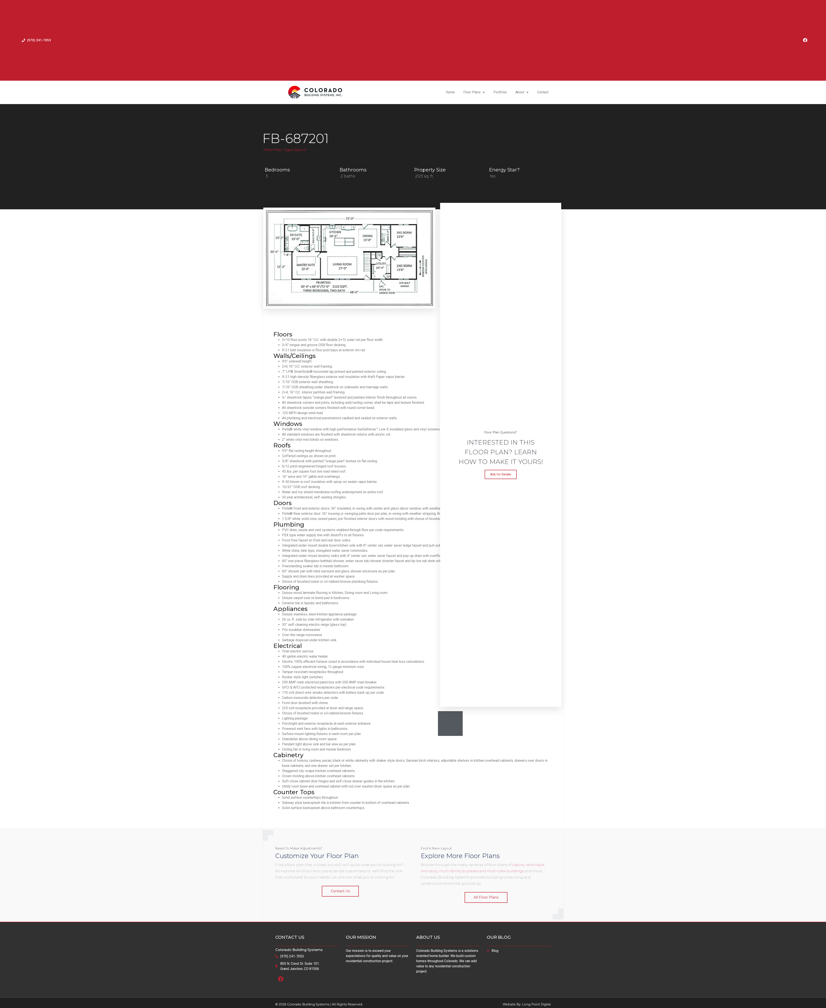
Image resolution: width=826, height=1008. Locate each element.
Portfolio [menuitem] (500, 92)
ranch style (534, 865)
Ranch (300, 150)
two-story (429, 871)
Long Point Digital (536, 1004)
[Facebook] (805, 40)
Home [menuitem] (450, 92)
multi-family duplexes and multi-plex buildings (481, 871)
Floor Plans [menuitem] (472, 92)
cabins (518, 865)
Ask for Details (500, 474)
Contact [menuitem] (543, 92)
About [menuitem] (519, 92)
